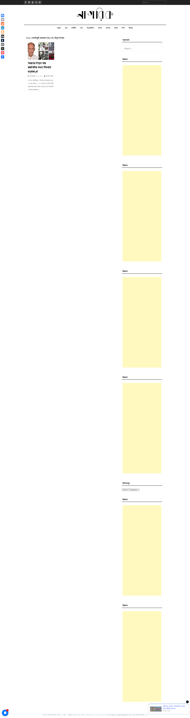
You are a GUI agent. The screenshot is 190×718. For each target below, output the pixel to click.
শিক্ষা (123, 28)
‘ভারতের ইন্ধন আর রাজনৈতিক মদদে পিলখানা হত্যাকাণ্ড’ (39, 67)
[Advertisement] (142, 110)
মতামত (100, 28)
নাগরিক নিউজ (49, 76)
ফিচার (116, 28)
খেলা (81, 28)
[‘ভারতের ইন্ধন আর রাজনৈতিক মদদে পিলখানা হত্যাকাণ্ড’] (41, 59)
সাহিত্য (131, 28)
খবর (66, 28)
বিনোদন (108, 28)
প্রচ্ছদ (59, 28)
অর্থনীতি (73, 28)
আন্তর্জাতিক (90, 28)
